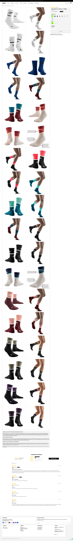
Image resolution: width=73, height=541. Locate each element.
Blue (55, 16)
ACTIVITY (16, 3)
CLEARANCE (37, 3)
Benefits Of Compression (24, 528)
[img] (14, 465)
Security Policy (40, 529)
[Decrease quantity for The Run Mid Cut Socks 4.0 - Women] (52, 28)
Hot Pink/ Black (62, 16)
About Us (21, 527)
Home (3, 5)
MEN (8, 3)
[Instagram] (58, 534)
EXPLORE (24, 3)
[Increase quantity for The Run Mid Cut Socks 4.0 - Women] (55, 28)
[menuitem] (8, 3)
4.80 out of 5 (21, 458)
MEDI (21, 3)
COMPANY (22, 525)
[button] (53, 7)
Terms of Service (40, 527)
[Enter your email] (69, 523)
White (53, 16)
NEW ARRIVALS (30, 3)
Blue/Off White (67, 16)
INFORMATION (40, 525)
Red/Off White (65, 16)
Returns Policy (40, 528)
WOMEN (12, 3)
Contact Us (22, 530)
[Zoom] (24, 9)
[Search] (69, 3)
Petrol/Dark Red (57, 16)
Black (60, 16)
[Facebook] (56, 534)
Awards (21, 529)
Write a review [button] (53, 458)
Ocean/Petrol (53, 19)
